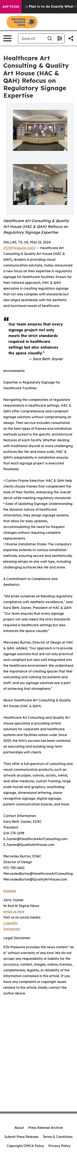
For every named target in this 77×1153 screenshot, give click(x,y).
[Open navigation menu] (7, 38)
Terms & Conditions (57, 1137)
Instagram (11, 929)
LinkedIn (10, 923)
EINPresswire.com (19, 248)
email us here (13, 911)
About (19, 1128)
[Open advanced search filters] (59, 38)
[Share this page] (71, 38)
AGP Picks (10, 6)
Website (9, 891)
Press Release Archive (45, 1128)
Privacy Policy (59, 1146)
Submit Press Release (21, 1137)
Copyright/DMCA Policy (25, 1146)
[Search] (50, 38)
